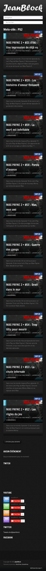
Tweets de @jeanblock (11, 532)
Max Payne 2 (26, 51)
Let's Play (18, 51)
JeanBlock (18, 562)
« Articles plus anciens (12, 442)
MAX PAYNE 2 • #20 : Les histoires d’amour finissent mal (22, 85)
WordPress (18, 564)
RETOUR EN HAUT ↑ (36, 568)
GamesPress (25, 564)
